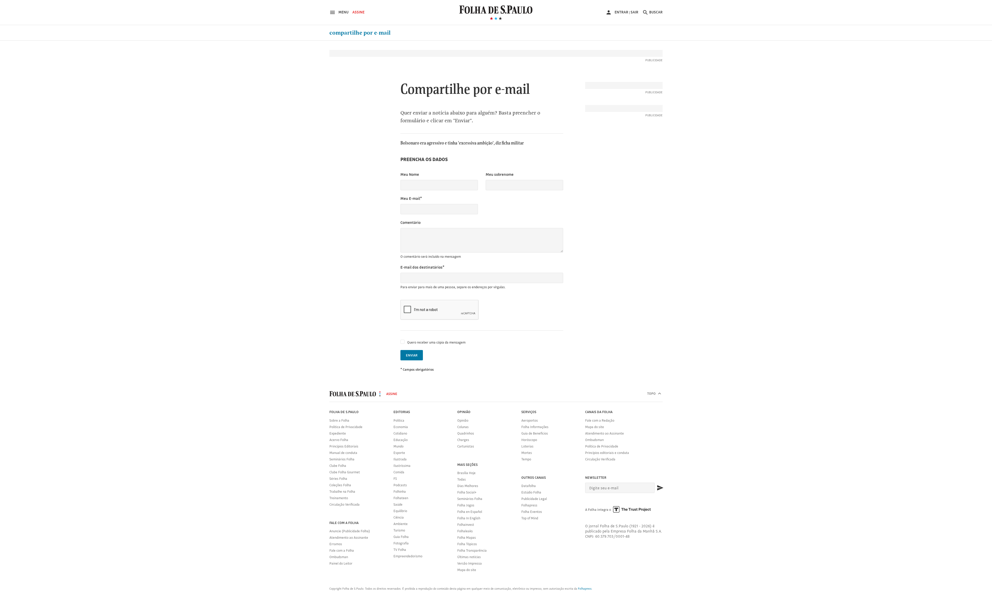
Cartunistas (465, 446)
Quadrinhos (465, 433)
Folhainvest (465, 524)
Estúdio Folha (531, 492)
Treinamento (338, 498)
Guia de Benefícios (534, 433)
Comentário (410, 222)
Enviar (411, 355)
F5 (395, 478)
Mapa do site (466, 569)
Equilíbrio (400, 510)
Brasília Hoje (466, 472)
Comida (398, 472)
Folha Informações (534, 426)
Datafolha (528, 485)
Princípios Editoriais (343, 446)
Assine (358, 12)
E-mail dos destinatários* (422, 267)
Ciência (398, 517)
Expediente (337, 433)
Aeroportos (529, 420)
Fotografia (401, 543)
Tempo (526, 459)
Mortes (526, 452)
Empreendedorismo (407, 556)
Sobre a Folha (339, 420)
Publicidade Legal (534, 498)
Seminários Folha (341, 459)
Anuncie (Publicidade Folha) (349, 531)
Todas (461, 479)
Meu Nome (409, 174)
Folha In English (468, 518)
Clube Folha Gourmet (344, 472)
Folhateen (400, 498)
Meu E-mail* (411, 198)
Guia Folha (401, 536)
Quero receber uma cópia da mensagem (436, 342)
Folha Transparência (472, 550)
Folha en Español (469, 511)
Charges (463, 439)
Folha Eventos (531, 511)
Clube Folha (337, 465)
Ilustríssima (401, 465)
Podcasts (400, 485)
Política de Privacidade (345, 426)
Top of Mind (529, 518)
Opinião (462, 420)
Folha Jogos (465, 505)
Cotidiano (400, 433)
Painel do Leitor (340, 563)
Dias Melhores (467, 485)
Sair (634, 12)
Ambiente (400, 523)
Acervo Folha (338, 439)
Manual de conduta (343, 452)
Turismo (399, 530)
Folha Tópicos (467, 544)
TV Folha (399, 549)
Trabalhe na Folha (342, 491)
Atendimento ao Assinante (348, 537)
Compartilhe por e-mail (360, 32)
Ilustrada (400, 459)
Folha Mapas (466, 537)
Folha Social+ (467, 492)
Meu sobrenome (500, 174)
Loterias (527, 446)
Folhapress (529, 505)
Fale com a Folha (341, 550)
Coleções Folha (340, 485)
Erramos (335, 544)
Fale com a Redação (599, 420)
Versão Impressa (469, 563)
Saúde (397, 504)
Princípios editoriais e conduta (607, 452)
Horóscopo (529, 439)
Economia (400, 426)
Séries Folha (338, 478)
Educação (400, 439)
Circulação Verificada (344, 504)
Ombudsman (338, 557)
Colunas (463, 426)
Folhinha (399, 491)
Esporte (399, 452)
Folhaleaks (465, 531)
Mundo (398, 446)
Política (398, 420)
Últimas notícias (469, 557)
